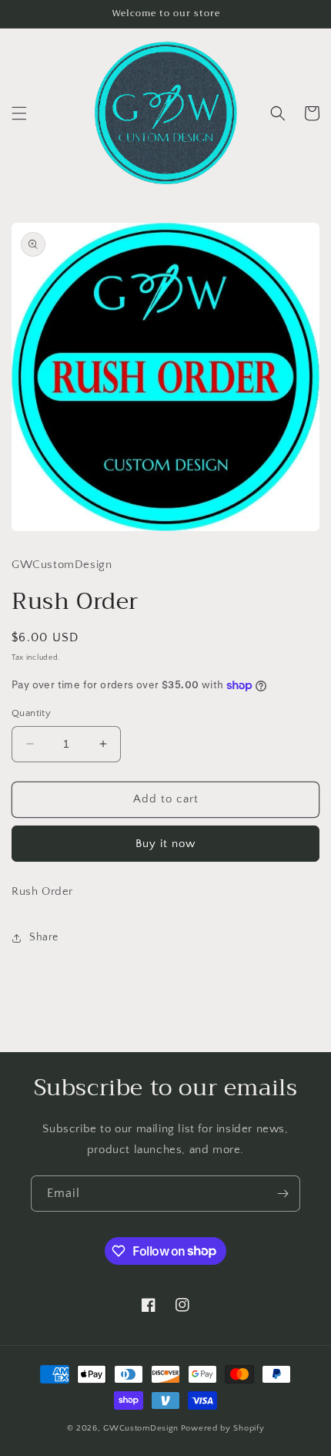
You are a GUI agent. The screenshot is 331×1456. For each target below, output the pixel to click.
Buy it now (165, 843)
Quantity (31, 713)
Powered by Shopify (223, 1428)
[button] (19, 113)
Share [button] (44, 937)
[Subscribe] (282, 1193)
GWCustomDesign (141, 1428)
